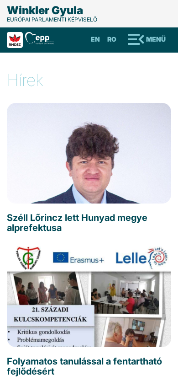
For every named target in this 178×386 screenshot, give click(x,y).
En (95, 39)
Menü (156, 39)
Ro (111, 39)
